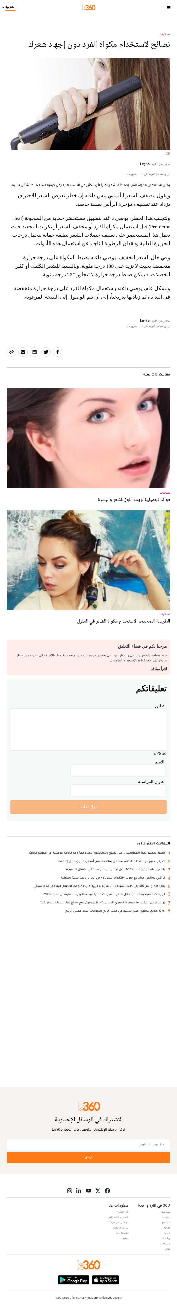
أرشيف (124, 1238)
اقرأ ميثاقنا (158, 669)
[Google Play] (73, 1279)
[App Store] (105, 1279)
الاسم (159, 762)
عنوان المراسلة (151, 781)
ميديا (167, 1232)
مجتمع (166, 1222)
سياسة (165, 1211)
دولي (167, 1248)
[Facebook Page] (107, 1191)
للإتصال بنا (122, 1232)
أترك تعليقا (89, 806)
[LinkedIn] (79, 1191)
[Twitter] (98, 1191)
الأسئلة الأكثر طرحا (117, 1217)
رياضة (166, 1238)
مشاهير (165, 1243)
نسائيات (165, 34)
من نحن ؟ (122, 1211)
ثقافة (167, 1227)
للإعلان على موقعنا (117, 1222)
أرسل (88, 1157)
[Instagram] (69, 1191)
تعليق (159, 705)
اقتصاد (166, 1217)
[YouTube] (88, 1191)
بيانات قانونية (120, 1227)
